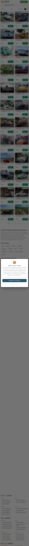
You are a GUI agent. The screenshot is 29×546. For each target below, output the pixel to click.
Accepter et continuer (14, 280)
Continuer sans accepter (14, 284)
